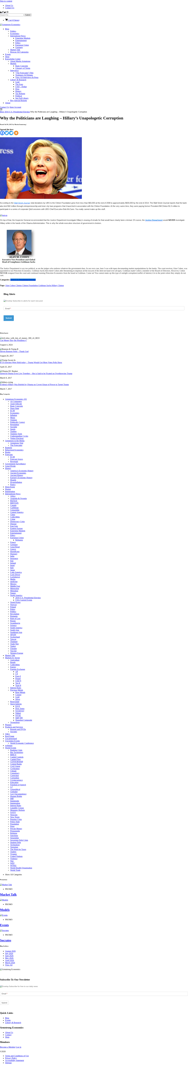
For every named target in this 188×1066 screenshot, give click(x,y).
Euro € (18, 676)
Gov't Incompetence (18, 794)
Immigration (10, 491)
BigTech (13, 501)
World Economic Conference (22, 743)
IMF (12, 799)
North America (16, 595)
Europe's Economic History (21, 478)
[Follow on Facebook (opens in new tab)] (3, 12)
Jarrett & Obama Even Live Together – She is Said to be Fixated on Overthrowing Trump (36, 373)
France (13, 542)
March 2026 (10, 963)
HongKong (14, 551)
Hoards (13, 480)
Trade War (14, 644)
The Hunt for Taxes (18, 849)
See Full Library (22, 98)
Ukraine (13, 648)
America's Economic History (22, 471)
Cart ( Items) (13, 20)
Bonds (12, 662)
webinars (8, 745)
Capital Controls (16, 757)
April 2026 (9, 960)
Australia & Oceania (18, 498)
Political (18, 96)
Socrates (13, 732)
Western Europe (16, 653)
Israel (12, 565)
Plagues (8, 725)
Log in (18, 1047)
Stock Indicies (16, 704)
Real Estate (14, 702)
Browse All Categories (19, 52)
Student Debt (15, 842)
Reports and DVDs (18, 729)
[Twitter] (6, 133)
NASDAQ (19, 711)
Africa (12, 496)
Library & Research (18, 80)
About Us (9, 5)
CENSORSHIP (16, 762)
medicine (14, 581)
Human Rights (16, 796)
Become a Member (7, 1047)
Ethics (17, 43)
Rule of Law (15, 618)
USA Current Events (23, 600)
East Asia (14, 526)
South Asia (14, 630)
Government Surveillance (15, 464)
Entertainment (21, 40)
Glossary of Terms (22, 68)
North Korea (15, 602)
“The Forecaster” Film (24, 73)
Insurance (14, 558)
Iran (11, 561)
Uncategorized (11, 738)
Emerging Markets (22, 38)
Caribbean (14, 508)
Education (14, 782)
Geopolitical (15, 789)
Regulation (14, 424)
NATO (13, 812)
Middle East (15, 586)
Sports (12, 429)
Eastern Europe (16, 528)
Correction (14, 775)
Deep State (14, 408)
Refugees (19, 540)
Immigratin (14, 801)
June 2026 (9, 956)
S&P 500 (19, 718)
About (7, 103)
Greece (13, 549)
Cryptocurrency (16, 780)
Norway (13, 605)
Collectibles (15, 517)
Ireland (13, 563)
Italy (12, 568)
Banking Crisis (16, 750)
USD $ (18, 681)
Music (12, 418)
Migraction (14, 588)
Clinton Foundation (30, 285)
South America (16, 628)
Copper (18, 695)
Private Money (16, 829)
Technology (15, 722)
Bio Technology (16, 752)
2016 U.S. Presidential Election (17, 112)
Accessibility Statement (14, 1060)
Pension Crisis (16, 819)
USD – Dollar (21, 87)
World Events (10, 748)
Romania (14, 616)
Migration (14, 591)
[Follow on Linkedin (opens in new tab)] (1, 12)
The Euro (19, 84)
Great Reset (15, 547)
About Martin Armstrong (20, 61)
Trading (13, 431)
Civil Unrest (15, 766)
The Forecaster (16, 445)
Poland (13, 607)
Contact (8, 1035)
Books (7, 452)
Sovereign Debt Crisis (19, 840)
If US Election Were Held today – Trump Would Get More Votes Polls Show (31, 362)
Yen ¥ (17, 683)
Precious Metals (16, 690)
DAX (17, 706)
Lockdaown (15, 577)
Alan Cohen (10, 285)
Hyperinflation (16, 482)
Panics (12, 484)
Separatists (14, 838)
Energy (13, 667)
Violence (13, 859)
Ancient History (16, 475)
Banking (8, 448)
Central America (16, 512)
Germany (19, 47)
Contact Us (9, 8)
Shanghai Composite (23, 720)
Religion (13, 833)
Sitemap (8, 1063)
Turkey (13, 646)
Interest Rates (15, 688)
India (12, 556)
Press (12, 826)
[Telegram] (11, 133)
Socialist (13, 427)
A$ (16, 672)
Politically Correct (17, 422)
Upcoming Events (12, 741)
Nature (13, 593)
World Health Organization (21, 868)
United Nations (16, 856)
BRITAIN (14, 503)
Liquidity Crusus (17, 808)
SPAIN (13, 635)
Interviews (14, 70)
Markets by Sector (12, 658)
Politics (13, 31)
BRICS (13, 755)
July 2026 (9, 953)
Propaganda (15, 831)
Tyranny (13, 854)
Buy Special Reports (18, 100)
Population (14, 824)
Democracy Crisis (17, 521)
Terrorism (14, 847)
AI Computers (16, 401)
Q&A (7, 734)
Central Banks (16, 764)
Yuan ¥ (18, 685)
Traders (13, 852)
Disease (13, 524)
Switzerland (15, 637)
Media (12, 579)
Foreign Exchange (17, 669)
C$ (16, 674)
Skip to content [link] (6, 1)
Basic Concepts (21, 66)
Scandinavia (15, 623)
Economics (14, 33)
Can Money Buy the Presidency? (13, 340)
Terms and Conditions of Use (17, 1056)
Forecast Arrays (16, 459)
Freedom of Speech (18, 785)
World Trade (15, 870)
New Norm (14, 817)
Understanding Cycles (19, 436)
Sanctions (14, 835)
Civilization (15, 768)
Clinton (19, 285)
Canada (13, 505)
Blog (7, 29)
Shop (7, 57)
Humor (8, 489)
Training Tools (16, 434)
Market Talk (15, 50)
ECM (12, 411)
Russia (13, 621)
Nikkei (18, 713)
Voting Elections (17, 438)
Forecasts (9, 454)
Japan (12, 570)
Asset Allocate (16, 404)
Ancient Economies (18, 473)
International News (18, 36)
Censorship (14, 510)
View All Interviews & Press (26, 77)
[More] (16, 133)
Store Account (15, 107)
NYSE (18, 715)
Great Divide (10, 466)
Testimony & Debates (24, 75)
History (18, 91)
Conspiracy (14, 773)
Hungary (13, 554)
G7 (11, 787)
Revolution (14, 614)
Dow (17, 89)
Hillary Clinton (58, 285)
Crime (12, 519)
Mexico (13, 584)
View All (8, 965)
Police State (15, 822)
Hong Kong (10, 487)
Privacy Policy (11, 1058)
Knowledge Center (12, 59)
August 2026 (10, 951)
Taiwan (13, 639)
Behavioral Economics (14, 450)
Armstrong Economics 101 (16, 399)
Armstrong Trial (16, 443)
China (12, 515)
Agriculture (14, 660)
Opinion (13, 420)
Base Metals (20, 692)
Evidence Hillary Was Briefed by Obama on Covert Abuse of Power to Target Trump (34, 384)
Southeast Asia (16, 632)
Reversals (14, 461)
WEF (12, 863)
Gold (17, 82)
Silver (17, 699)
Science (13, 625)
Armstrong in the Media (14, 441)
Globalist (14, 792)
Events (8, 54)
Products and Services (14, 727)
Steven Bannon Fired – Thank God (14, 351)
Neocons (13, 815)
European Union (22, 45)
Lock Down (15, 575)
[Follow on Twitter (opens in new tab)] (5, 12)
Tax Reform (20, 93)
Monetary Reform (17, 810)
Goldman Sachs (45, 285)
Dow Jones (19, 708)
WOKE (13, 865)
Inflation (13, 415)
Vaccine (13, 651)
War (12, 861)
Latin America (16, 572)
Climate (13, 771)
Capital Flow (15, 759)
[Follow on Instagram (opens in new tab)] (7, 12)
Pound (18, 678)
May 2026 (9, 958)
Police (12, 609)
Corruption (14, 778)
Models (13, 63)
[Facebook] (2, 133)
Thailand (13, 641)
